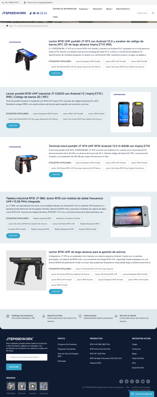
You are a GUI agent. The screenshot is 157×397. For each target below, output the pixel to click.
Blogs (134, 354)
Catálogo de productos (22, 315)
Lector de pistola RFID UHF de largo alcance (94, 269)
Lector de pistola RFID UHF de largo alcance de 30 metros (75, 67)
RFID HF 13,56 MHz (97, 354)
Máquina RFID (95, 363)
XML (134, 363)
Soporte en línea (54, 315)
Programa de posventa (67, 344)
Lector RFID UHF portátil (115, 61)
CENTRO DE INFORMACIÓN (65, 9)
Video (55, 17)
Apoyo (109, 9)
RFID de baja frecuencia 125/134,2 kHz (106, 358)
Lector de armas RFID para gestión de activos (125, 67)
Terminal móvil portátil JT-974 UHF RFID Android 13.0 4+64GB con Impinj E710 (99, 146)
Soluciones (97, 9)
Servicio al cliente (128, 315)
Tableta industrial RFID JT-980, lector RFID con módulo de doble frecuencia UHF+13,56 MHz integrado (54, 200)
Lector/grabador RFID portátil (88, 61)
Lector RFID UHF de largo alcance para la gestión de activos (87, 251)
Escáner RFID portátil (17, 229)
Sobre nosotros (122, 9)
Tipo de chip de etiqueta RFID (68, 355)
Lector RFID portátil (139, 61)
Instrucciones (90, 315)
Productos (83, 9)
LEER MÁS (56, 73)
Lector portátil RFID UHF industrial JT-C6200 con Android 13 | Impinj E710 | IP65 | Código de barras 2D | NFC (54, 95)
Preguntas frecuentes (67, 349)
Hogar (11, 26)
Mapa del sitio (138, 358)
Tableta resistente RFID (89, 224)
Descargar (62, 361)
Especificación (138, 368)
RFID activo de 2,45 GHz (100, 349)
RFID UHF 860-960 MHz (100, 344)
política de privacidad (141, 387)
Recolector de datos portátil (68, 218)
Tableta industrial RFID (42, 218)
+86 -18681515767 (11, 2)
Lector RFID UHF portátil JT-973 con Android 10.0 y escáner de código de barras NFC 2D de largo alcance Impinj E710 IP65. (96, 43)
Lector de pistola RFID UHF (63, 224)
